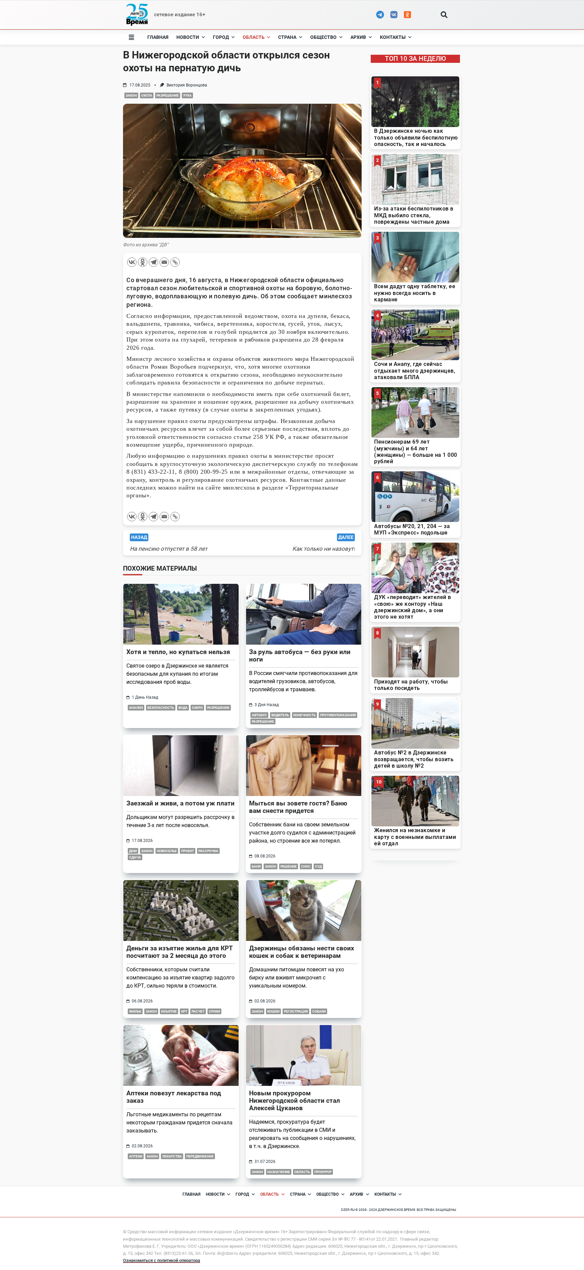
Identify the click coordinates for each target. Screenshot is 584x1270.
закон (131, 95)
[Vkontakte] (132, 262)
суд (318, 866)
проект (187, 851)
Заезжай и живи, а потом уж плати (180, 803)
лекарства (172, 1156)
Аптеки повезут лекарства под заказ (173, 1096)
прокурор (323, 1172)
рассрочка (208, 851)
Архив (358, 37)
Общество (323, 37)
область (302, 1172)
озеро (197, 707)
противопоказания (338, 715)
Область (254, 37)
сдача (135, 857)
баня (256, 866)
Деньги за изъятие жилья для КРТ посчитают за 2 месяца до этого (179, 952)
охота (146, 95)
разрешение (167, 95)
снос (306, 866)
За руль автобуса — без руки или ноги (299, 655)
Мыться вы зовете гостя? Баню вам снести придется (298, 807)
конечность (304, 715)
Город (221, 37)
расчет (198, 1011)
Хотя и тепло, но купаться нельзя (178, 652)
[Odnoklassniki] (142, 262)
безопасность (160, 707)
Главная (157, 37)
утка (187, 95)
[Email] (164, 262)
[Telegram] (153, 262)
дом (133, 851)
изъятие (169, 1011)
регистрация (296, 1011)
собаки (319, 1011)
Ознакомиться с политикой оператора (161, 1260)
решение (289, 866)
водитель (280, 715)
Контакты (393, 37)
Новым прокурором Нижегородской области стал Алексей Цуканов (294, 1100)
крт (184, 1011)
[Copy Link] (175, 262)
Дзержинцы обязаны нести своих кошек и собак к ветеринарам (301, 952)
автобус (259, 715)
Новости (187, 37)
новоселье (167, 851)
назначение (278, 1172)
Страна (287, 37)
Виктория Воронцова (187, 85)
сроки (214, 1011)
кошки (273, 1011)
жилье (135, 1011)
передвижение (200, 1156)
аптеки (135, 1156)
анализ (136, 707)
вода (183, 707)
